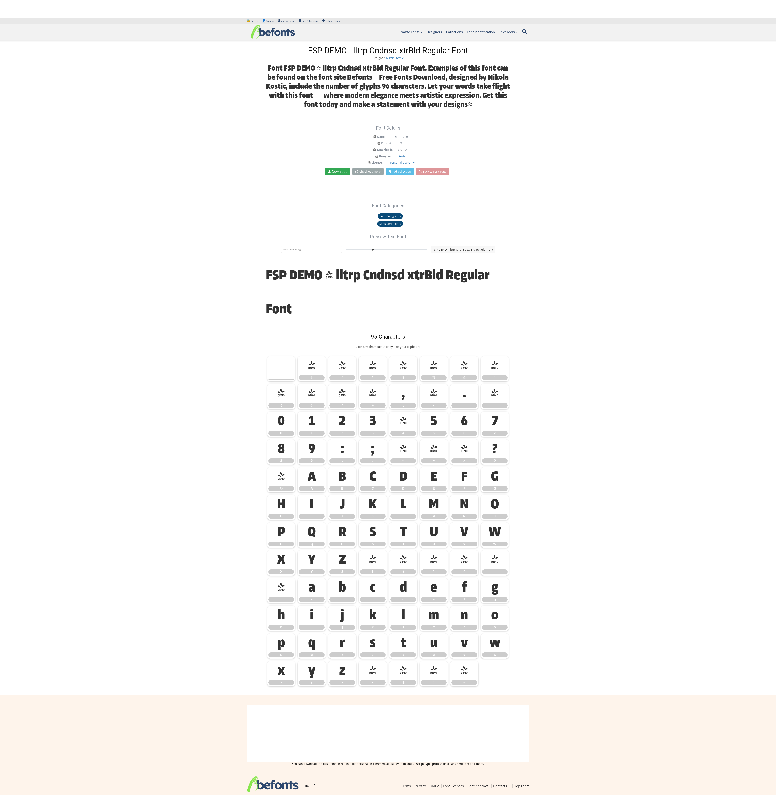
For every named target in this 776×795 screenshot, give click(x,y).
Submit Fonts (333, 20)
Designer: (385, 156)
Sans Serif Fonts (390, 224)
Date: (381, 137)
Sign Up (268, 20)
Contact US (501, 786)
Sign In (253, 20)
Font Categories (390, 216)
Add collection (401, 171)
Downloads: (385, 150)
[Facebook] (314, 786)
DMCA (434, 786)
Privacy (420, 786)
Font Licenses (453, 786)
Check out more (370, 171)
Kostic (402, 156)
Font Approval (478, 786)
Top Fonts (521, 786)
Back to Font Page (434, 171)
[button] (524, 33)
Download (339, 171)
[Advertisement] (388, 733)
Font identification (481, 32)
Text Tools (507, 32)
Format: (386, 143)
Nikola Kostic (395, 58)
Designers (434, 32)
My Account (288, 20)
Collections (454, 32)
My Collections (310, 20)
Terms (406, 786)
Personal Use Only (402, 162)
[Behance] (307, 786)
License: (377, 162)
